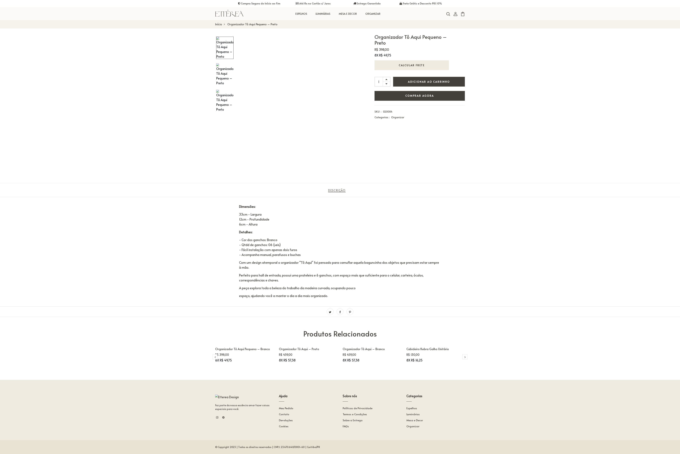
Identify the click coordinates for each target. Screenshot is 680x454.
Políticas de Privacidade (357, 408)
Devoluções (286, 420)
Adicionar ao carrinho (429, 81)
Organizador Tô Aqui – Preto (299, 349)
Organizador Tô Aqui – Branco (364, 349)
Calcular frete (412, 65)
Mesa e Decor (348, 13)
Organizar (372, 13)
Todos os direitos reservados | (255, 447)
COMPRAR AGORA (419, 95)
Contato (284, 414)
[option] (225, 48)
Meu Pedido (286, 408)
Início (218, 24)
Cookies (283, 426)
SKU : (378, 111)
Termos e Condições (355, 414)
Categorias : (382, 117)
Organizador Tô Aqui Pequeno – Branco (242, 349)
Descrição (336, 190)
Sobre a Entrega (352, 420)
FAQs (346, 426)
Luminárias (323, 13)
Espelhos (301, 13)
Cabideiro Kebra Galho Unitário (427, 349)
